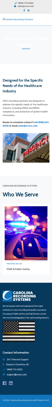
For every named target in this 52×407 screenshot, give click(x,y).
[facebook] (4, 383)
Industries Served (14, 264)
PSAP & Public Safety (18, 269)
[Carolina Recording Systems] (18, 19)
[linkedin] (11, 383)
